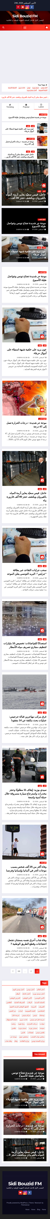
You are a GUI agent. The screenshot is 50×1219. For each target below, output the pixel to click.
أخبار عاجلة (26, 994)
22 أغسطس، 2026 (38, 651)
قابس (23, 1032)
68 (19, 971)
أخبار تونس (44, 88)
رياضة (14, 1024)
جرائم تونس (26, 1015)
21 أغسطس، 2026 (38, 875)
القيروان (41, 1007)
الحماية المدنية (12, 88)
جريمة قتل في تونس (37, 1020)
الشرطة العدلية (19, 1002)
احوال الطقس (43, 114)
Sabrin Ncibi (21, 201)
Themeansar (25, 1205)
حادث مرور (22, 88)
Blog (38, 1209)
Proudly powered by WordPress (17, 1203)
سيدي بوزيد (35, 88)
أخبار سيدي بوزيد (32, 90)
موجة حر (13, 1037)
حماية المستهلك (11, 1020)
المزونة (33, 1007)
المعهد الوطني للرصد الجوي (19, 1007)
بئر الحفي (12, 1011)
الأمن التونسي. (39, 998)
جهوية (39, 712)
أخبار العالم (43, 862)
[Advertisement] (25, 57)
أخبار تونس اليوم (18, 989)
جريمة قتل (15, 1015)
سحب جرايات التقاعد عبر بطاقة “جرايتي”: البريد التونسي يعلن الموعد (27, 198)
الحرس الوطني (15, 998)
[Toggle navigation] (24, 27)
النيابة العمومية (43, 90)
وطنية (28, 126)
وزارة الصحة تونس (38, 1041)
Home (44, 1209)
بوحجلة (42, 1015)
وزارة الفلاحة (24, 1041)
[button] (3, 27)
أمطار (18, 994)
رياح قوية (21, 1024)
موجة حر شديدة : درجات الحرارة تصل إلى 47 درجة (25, 1127)
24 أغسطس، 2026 (38, 229)
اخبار (33, 126)
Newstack (38, 1203)
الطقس (9, 1002)
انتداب (20, 1011)
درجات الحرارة (32, 1024)
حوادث (42, 1024)
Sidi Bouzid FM (25, 16)
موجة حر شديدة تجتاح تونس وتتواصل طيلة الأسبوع (27, 117)
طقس (14, 1028)
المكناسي (41, 1011)
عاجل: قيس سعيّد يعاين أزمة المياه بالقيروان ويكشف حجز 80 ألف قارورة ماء (19, 156)
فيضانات (30, 1032)
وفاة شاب (8, 1041)
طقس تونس (40, 1032)
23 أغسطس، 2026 (38, 201)
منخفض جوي (23, 1037)
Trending (10, 107)
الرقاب (29, 1002)
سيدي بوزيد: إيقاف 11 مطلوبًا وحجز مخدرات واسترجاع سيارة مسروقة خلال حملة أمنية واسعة (26, 793)
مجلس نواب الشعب (37, 1037)
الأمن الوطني (27, 998)
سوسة (42, 1028)
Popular (26, 107)
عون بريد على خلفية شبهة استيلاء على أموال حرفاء (25, 1101)
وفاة (16, 1041)
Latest (41, 107)
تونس (28, 88)
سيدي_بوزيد (33, 1028)
